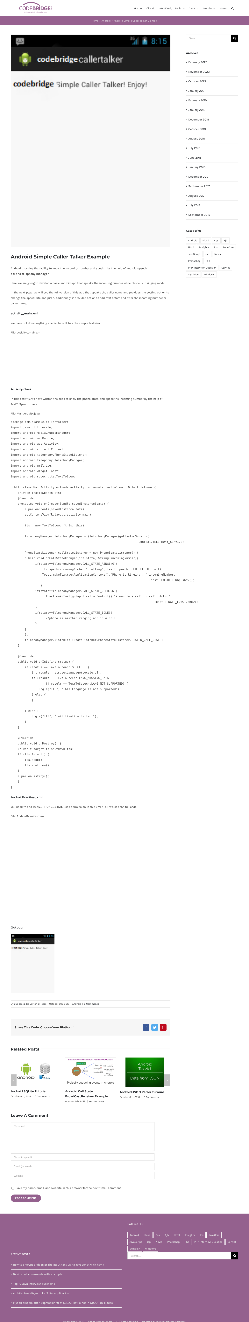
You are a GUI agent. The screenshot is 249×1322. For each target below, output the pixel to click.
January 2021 (196, 90)
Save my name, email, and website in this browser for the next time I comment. (69, 1194)
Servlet (225, 267)
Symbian (193, 274)
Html (191, 247)
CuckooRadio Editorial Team (30, 1003)
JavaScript (194, 254)
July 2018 (194, 148)
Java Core (228, 247)
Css (216, 240)
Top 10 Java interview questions (34, 1290)
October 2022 (197, 81)
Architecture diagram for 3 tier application (41, 1299)
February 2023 (198, 62)
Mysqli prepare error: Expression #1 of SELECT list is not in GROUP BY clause (63, 1309)
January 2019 (196, 110)
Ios (216, 247)
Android (76, 1003)
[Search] (232, 8)
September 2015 (199, 214)
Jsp (207, 254)
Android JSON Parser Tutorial (87, 1092)
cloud (206, 240)
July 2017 (194, 205)
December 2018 (198, 119)
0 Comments (91, 1003)
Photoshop (194, 260)
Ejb (225, 240)
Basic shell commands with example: (38, 1280)
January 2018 (196, 167)
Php (208, 260)
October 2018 (197, 129)
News (217, 254)
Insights (204, 247)
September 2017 (199, 186)
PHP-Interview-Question (202, 267)
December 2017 (198, 176)
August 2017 (196, 195)
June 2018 (195, 157)
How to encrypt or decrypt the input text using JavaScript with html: (58, 1271)
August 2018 (196, 138)
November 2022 (199, 71)
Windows (209, 274)
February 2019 (197, 100)
